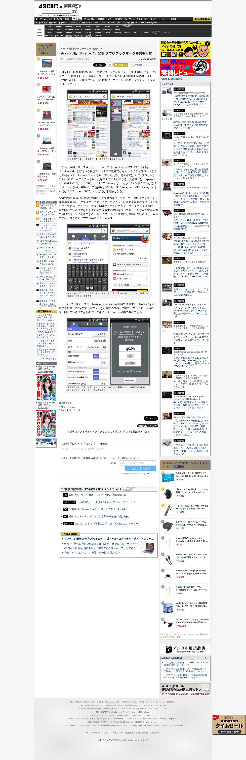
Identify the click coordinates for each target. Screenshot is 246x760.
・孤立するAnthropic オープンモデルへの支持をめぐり (46, 352)
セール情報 (171, 19)
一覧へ (205, 658)
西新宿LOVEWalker (114, 725)
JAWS (49, 33)
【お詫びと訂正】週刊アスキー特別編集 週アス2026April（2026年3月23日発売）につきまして (185, 670)
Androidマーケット (71, 410)
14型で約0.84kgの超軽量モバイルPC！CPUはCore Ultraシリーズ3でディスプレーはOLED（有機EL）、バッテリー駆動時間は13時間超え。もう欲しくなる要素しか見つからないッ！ (191, 427)
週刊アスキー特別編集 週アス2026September (46, 369)
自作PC (118, 19)
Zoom (146, 33)
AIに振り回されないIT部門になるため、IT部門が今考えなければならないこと (190, 384)
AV (126, 19)
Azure (78, 33)
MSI (97, 26)
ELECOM (49, 29)
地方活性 (130, 23)
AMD (59, 29)
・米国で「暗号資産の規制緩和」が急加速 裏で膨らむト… (45, 326)
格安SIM (52, 23)
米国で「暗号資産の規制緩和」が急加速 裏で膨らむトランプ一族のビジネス (108, 543)
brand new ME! (136, 712)
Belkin (117, 29)
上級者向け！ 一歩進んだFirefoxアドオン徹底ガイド (106, 502)
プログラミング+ (113, 23)
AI (45, 19)
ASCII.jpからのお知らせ (172, 658)
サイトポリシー (93, 733)
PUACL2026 (140, 23)
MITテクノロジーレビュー (148, 722)
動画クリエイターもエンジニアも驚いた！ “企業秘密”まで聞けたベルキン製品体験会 (191, 292)
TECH (67, 19)
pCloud (98, 36)
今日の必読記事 (93, 722)
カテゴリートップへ (147, 425)
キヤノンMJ (59, 36)
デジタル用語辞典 (119, 722)
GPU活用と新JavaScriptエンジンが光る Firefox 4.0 (97, 509)
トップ (39, 19)
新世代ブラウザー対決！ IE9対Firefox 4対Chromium (97, 494)
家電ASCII (63, 23)
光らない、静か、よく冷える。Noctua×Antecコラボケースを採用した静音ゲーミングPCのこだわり (190, 312)
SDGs (124, 23)
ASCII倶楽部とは (49, 358)
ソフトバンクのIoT (156, 32)
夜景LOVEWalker (130, 725)
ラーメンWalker (69, 725)
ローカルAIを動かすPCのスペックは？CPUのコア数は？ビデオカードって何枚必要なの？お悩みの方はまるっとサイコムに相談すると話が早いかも (191, 148)
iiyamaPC (68, 26)
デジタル (70, 6)
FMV (49, 26)
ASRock (88, 29)
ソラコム (88, 33)
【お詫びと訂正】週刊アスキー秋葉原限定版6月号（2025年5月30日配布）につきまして (185, 676)
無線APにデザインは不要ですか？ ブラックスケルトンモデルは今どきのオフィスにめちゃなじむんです (192, 338)
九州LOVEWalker (145, 725)
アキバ (132, 19)
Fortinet (127, 33)
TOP (72, 702)
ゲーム (161, 19)
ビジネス (58, 19)
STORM (163, 705)
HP (117, 26)
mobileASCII (132, 722)
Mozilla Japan (68, 407)
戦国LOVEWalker (176, 725)
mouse (59, 26)
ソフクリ (165, 33)
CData (107, 33)
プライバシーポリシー (113, 733)
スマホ (140, 19)
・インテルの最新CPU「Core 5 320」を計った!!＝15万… (45, 317)
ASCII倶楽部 (202, 19)
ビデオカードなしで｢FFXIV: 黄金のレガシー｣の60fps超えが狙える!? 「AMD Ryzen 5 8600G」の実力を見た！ (190, 449)
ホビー (110, 19)
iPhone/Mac (89, 19)
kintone (69, 33)
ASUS (107, 26)
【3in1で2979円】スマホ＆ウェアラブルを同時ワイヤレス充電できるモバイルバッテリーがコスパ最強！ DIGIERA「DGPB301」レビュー (191, 273)
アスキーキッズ (41, 23)
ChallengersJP (152, 23)
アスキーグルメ (75, 23)
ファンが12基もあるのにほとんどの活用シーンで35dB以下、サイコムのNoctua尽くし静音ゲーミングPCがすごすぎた (191, 362)
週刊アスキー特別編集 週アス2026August (46, 405)
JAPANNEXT (69, 36)
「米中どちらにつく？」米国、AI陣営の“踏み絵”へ (92, 552)
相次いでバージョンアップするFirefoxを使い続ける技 (98, 516)
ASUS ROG (69, 29)
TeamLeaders (99, 23)
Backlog (117, 33)
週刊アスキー (87, 23)
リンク (68, 83)
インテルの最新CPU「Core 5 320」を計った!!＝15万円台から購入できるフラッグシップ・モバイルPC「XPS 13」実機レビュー (136, 538)
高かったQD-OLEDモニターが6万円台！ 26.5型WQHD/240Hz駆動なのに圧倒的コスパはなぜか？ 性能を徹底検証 (191, 224)
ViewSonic (107, 29)
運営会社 (129, 733)
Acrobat (59, 33)
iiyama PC (114, 705)
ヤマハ (136, 33)
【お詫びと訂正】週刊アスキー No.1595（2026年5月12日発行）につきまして (186, 663)
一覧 (109, 65)
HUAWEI (98, 29)
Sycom (78, 26)
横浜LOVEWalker (99, 725)
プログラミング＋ (131, 719)
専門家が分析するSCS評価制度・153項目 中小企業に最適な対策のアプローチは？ (191, 125)
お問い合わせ (142, 733)
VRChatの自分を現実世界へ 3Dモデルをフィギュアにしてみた (100, 548)
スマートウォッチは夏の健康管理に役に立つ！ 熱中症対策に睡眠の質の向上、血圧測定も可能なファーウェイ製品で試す (191, 174)
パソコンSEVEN (88, 26)
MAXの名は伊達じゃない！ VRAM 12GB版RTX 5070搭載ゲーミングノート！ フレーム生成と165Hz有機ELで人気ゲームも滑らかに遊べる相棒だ (191, 199)
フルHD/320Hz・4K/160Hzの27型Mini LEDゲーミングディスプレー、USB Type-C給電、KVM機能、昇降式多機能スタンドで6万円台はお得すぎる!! (191, 247)
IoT (50, 19)
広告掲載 (154, 733)
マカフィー (49, 36)
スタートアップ (150, 19)
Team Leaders (118, 719)
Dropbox (98, 32)
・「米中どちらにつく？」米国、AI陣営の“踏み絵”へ (45, 343)
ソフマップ (78, 36)
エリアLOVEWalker (83, 725)
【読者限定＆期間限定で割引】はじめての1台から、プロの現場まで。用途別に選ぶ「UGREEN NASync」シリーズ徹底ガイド (191, 100)
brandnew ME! (88, 35)
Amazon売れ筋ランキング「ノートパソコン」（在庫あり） (45, 49)
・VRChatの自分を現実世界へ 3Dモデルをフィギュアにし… (46, 334)
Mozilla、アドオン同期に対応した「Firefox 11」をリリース (108, 523)
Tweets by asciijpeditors (172, 79)
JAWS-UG (90, 709)
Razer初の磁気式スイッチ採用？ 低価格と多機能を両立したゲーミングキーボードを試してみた (191, 405)
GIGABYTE (78, 29)
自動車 (101, 19)
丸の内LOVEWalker (160, 725)
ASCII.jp (48, 6)
